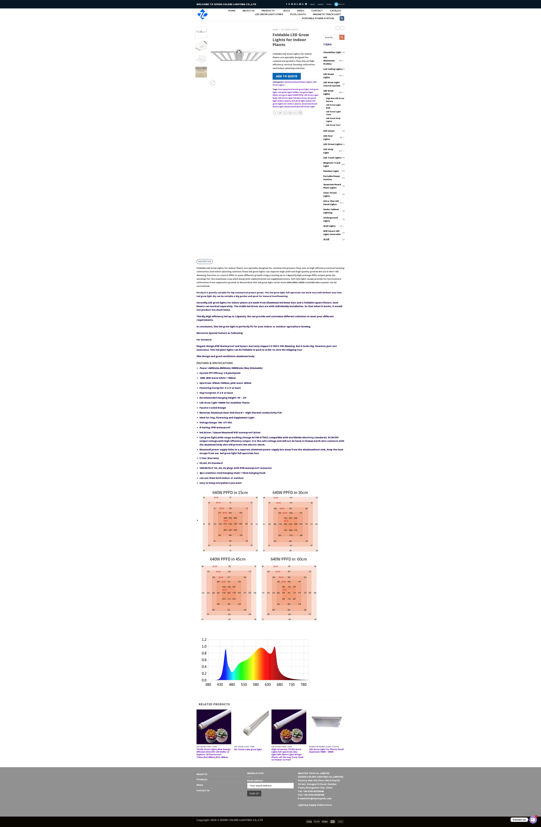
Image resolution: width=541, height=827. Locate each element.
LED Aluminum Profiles (329, 60)
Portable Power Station (318, 18)
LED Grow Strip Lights (333, 119)
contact (320, 4)
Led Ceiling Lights (332, 69)
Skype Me (341, 4)
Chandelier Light (332, 52)
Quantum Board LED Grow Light (299, 106)
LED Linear (329, 130)
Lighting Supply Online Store (315, 804)
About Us (248, 10)
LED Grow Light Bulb (333, 106)
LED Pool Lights (327, 137)
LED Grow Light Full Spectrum (292, 98)
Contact (317, 10)
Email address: (255, 780)
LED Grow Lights (289, 29)
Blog (286, 10)
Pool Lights (298, 14)
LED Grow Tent (333, 125)
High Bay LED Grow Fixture (335, 99)
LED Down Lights (328, 76)
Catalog (335, 10)
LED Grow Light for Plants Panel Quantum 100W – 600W (326, 750)
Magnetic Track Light (327, 14)
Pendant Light (331, 171)
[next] (263, 56)
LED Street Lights (332, 144)
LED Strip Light (328, 151)
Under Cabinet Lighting (331, 211)
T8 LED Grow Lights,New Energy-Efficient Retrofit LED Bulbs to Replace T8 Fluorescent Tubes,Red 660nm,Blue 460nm (214, 753)
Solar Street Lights (330, 194)
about (312, 4)
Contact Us (203, 790)
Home (231, 10)
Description (204, 261)
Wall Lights (329, 226)
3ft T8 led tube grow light (248, 749)
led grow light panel (301, 101)
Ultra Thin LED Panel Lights (331, 203)
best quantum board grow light (293, 89)
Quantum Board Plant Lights (298, 82)
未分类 (326, 239)
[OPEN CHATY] (533, 819)
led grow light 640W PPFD (291, 95)
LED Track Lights (332, 157)
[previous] (213, 56)
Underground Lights (330, 219)
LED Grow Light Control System (331, 84)
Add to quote (286, 76)
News (200, 784)
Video (329, 4)
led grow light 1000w (288, 92)
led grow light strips (269, 14)
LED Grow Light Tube (333, 113)
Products (268, 10)
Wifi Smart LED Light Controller (332, 233)
